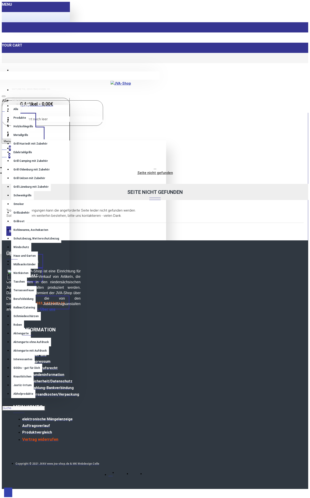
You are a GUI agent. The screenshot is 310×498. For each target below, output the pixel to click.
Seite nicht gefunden (155, 173)
